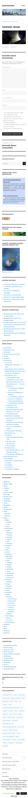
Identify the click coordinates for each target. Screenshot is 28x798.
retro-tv (6, 664)
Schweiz (7, 590)
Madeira (9, 586)
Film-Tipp (7, 494)
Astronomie (6, 698)
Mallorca (9, 613)
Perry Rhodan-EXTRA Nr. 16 (15, 454)
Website (4, 105)
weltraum (11, 743)
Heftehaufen (7, 656)
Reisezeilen (7, 662)
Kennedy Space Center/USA (12, 354)
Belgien (7, 520)
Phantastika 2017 (10, 433)
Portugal (7, 584)
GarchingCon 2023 (9, 350)
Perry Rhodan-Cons (11, 375)
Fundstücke (7, 501)
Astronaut (22, 695)
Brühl (8, 530)
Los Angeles (8, 465)
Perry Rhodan (8, 360)
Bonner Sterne (8, 647)
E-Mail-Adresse (7, 97)
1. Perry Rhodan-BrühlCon (16, 403)
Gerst (9, 704)
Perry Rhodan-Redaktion (12, 416)
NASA (4, 717)
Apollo (15, 695)
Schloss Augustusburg (9, 727)
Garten (6, 503)
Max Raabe (7, 505)
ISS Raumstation (9, 658)
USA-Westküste (8, 458)
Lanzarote (11, 609)
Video (23, 739)
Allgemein (7, 481)
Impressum (7, 352)
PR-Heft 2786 (11, 441)
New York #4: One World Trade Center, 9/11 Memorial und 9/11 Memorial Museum (15, 324)
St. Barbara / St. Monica (12, 469)
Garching (9, 537)
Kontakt (6, 356)
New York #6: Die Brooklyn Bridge (14, 297)
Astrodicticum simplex (10, 645)
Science (5, 730)
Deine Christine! (8, 652)
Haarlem (9, 565)
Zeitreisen (7, 633)
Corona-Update (8, 492)
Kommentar (6, 67)
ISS (22, 707)
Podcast (7, 516)
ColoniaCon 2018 (12, 405)
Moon (20, 714)
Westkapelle (10, 573)
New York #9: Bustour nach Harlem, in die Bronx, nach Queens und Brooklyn (14, 286)
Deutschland (9, 528)
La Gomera (11, 603)
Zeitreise (5, 746)
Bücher (6, 486)
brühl (23, 698)
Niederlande (8, 556)
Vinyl (5, 628)
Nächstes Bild (14, 21)
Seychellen (8, 592)
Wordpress (18, 743)
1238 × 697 (13, 47)
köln (16, 711)
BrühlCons (10, 386)
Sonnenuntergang (8, 736)
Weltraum (7, 631)
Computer (7, 488)
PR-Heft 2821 (11, 443)
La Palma (11, 607)
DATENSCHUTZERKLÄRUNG (12, 202)
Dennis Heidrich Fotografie (12, 654)
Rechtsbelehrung (8, 723)
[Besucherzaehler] (14, 218)
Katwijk (9, 567)
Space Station (7, 739)
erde (16, 701)
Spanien (7, 594)
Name (4, 90)
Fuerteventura (12, 599)
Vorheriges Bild (6, 21)
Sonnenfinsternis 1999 (10, 456)
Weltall (5, 743)
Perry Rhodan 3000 (12, 414)
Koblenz (9, 539)
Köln (8, 541)
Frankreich (8, 545)
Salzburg (9, 582)
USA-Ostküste (9, 616)
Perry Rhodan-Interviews (14, 431)
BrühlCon (6, 701)
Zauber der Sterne (9, 669)
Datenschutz (7, 348)
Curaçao (7, 526)
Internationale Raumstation (11, 707)
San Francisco (9, 467)
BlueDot (17, 698)
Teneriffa (11, 611)
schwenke (21, 727)
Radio (5, 511)
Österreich (8, 579)
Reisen (6, 518)
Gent (8, 524)
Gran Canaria (12, 601)
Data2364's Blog (8, 649)
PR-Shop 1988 (11, 445)
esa (20, 701)
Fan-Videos (8, 362)
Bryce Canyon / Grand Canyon (14, 460)
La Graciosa (11, 605)
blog (12, 698)
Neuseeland (8, 554)
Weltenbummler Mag (10, 666)
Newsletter (7, 358)
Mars (10, 714)
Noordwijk (10, 569)
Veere (8, 571)
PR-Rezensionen (10, 448)
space (17, 736)
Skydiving (7, 624)
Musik (5, 507)
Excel (6, 490)
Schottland (8, 588)
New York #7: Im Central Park (12, 295)
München (9, 543)
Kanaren (9, 596)
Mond (15, 714)
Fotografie (7, 499)
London (7, 552)
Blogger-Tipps (8, 484)
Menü (23, 5)
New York (9, 620)
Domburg (9, 562)
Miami (8, 618)
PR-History (8, 435)
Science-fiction (13, 730)
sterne (14, 739)
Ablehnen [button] (23, 793)
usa (19, 739)
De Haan (9, 522)
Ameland (9, 558)
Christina (6, 322)
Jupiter (5, 711)
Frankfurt (9, 535)
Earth (11, 701)
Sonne (18, 733)
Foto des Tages (8, 496)
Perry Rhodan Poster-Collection (14, 369)
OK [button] (18, 793)
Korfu (7, 550)
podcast (14, 720)
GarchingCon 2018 (12, 407)
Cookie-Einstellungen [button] (8, 793)
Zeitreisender (8, 6)
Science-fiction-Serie (9, 733)
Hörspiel (7, 513)
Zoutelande (10, 577)
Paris (8, 547)
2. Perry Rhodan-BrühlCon (16, 397)
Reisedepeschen (8, 660)
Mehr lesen (14, 796)
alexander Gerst (7, 695)
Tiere (5, 626)
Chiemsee (9, 533)
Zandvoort (10, 575)
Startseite (5, 754)
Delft (8, 560)
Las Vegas (8, 463)
